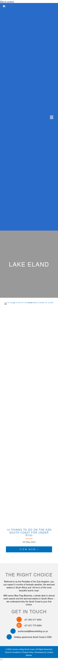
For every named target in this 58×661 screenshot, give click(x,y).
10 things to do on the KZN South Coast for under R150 (29, 532)
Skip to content (7, 1)
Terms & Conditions (13, 652)
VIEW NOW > (29, 549)
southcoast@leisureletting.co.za (33, 631)
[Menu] (51, 117)
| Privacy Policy (27, 652)
